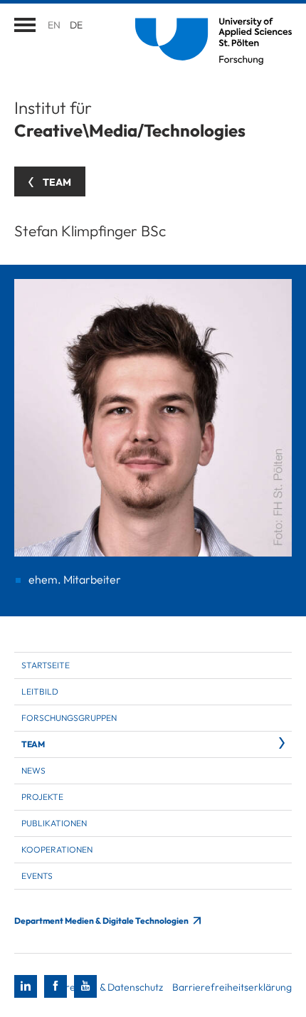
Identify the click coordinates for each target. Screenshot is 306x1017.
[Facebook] (55, 986)
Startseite (45, 665)
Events (37, 875)
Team (32, 744)
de (76, 25)
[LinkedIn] (25, 986)
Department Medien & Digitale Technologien (102, 920)
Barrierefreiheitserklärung (232, 987)
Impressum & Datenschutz (106, 987)
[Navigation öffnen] (25, 25)
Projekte (42, 796)
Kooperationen (57, 849)
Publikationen (54, 823)
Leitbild (39, 691)
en (54, 25)
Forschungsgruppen (69, 717)
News (33, 770)
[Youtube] (85, 986)
